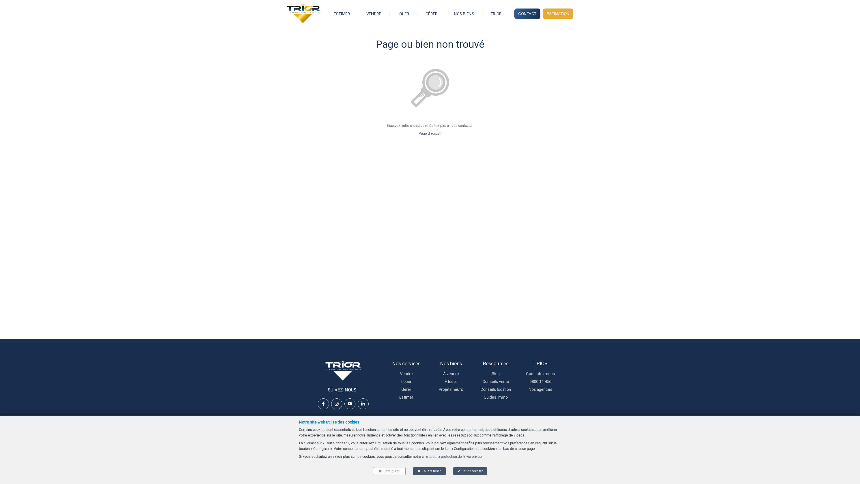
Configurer (391, 471)
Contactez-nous (540, 373)
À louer (451, 381)
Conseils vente (495, 381)
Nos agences (540, 389)
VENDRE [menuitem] (373, 13)
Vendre (406, 373)
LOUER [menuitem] (403, 13)
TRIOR (540, 363)
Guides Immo (496, 397)
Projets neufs (451, 389)
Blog (496, 373)
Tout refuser (431, 471)
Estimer (406, 397)
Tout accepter (472, 471)
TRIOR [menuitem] (496, 13)
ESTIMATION (558, 14)
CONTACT (527, 14)
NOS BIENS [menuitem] (464, 13)
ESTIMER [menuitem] (342, 13)
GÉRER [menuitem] (432, 13)
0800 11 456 (540, 381)
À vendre (451, 373)
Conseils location (495, 389)
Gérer (406, 389)
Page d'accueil (430, 133)
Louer (406, 381)
